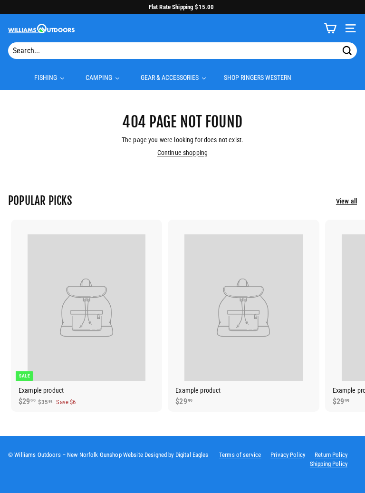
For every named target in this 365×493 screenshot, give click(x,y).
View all (346, 201)
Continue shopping (182, 152)
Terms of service (240, 454)
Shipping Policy (328, 463)
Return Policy (331, 454)
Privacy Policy (287, 454)
